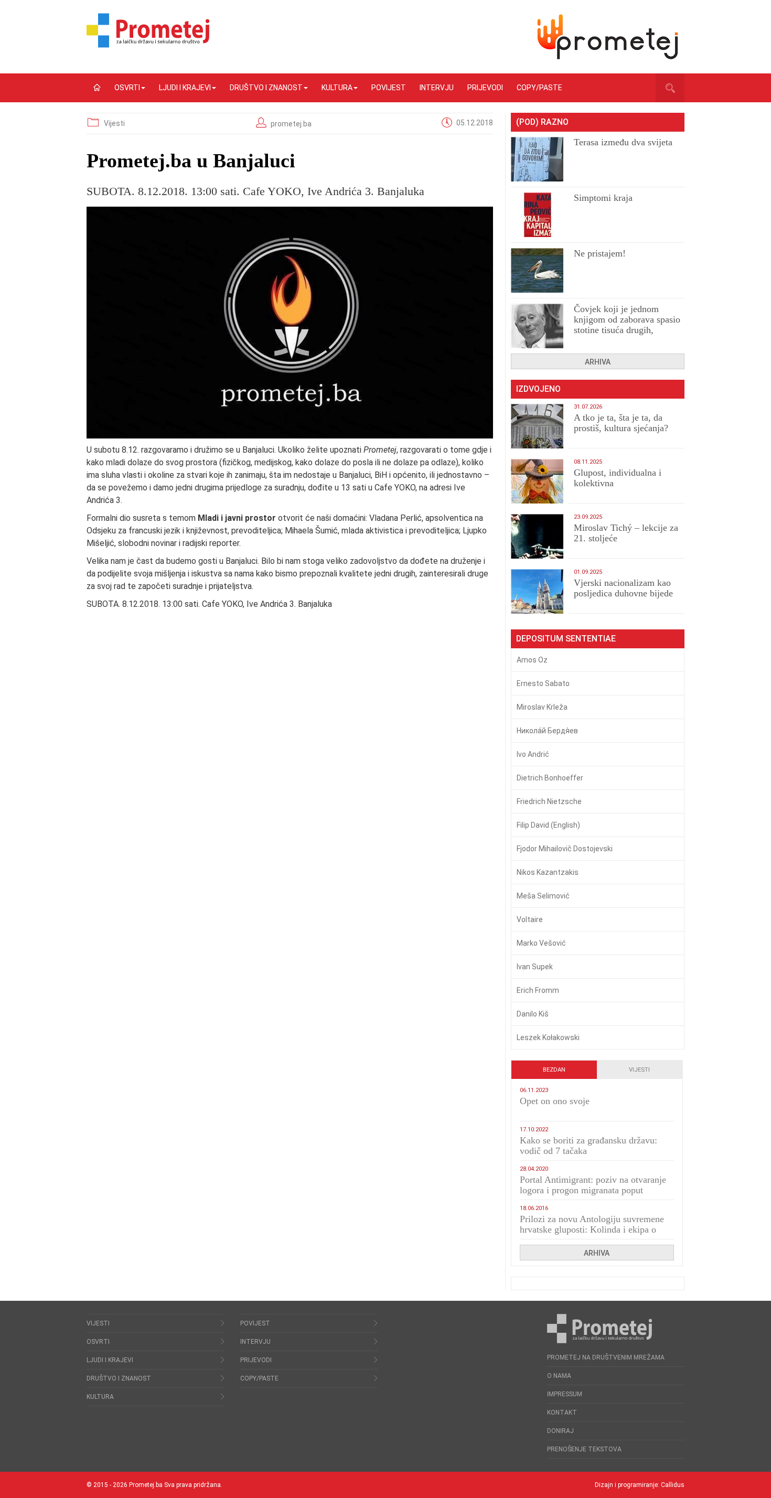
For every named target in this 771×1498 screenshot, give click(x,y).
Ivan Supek (535, 966)
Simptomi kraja (603, 197)
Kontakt (562, 1412)
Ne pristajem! (600, 253)
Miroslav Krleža (542, 707)
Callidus (672, 1485)
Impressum (564, 1394)
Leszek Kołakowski (548, 1037)
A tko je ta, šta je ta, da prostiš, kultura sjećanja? (621, 422)
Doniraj (560, 1431)
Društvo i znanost (266, 87)
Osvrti (127, 87)
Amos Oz (532, 660)
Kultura (337, 87)
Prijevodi (485, 87)
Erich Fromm (538, 990)
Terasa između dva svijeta (623, 142)
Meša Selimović (543, 896)
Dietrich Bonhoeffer (550, 778)
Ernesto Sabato (543, 683)
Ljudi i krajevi (185, 87)
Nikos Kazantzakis (548, 872)
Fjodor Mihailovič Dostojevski (565, 848)
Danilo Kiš (533, 1014)
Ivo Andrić (533, 754)
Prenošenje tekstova (584, 1449)
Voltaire (530, 919)
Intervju (437, 87)
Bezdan (554, 1069)
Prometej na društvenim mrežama (606, 1357)
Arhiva (598, 362)
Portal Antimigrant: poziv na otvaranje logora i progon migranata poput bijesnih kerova (593, 1190)
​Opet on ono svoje (555, 1101)
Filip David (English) (548, 825)
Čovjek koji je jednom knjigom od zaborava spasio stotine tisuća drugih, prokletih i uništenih (627, 325)
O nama (559, 1375)
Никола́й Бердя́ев (547, 730)
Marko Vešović (541, 943)
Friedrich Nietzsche (549, 801)
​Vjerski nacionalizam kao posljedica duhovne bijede (623, 587)
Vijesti (114, 123)
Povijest (388, 87)
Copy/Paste (539, 87)
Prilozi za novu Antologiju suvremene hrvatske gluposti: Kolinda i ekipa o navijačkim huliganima (592, 1229)
